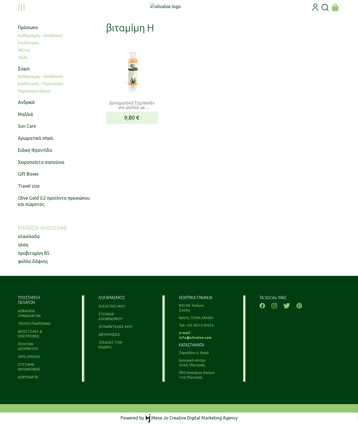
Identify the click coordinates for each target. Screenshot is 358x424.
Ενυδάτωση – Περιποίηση (40, 83)
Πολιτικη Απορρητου (28, 346)
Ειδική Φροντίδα (35, 150)
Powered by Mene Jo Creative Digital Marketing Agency (179, 417)
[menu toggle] (21, 7)
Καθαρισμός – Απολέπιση (40, 35)
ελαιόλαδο (29, 236)
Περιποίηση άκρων (34, 91)
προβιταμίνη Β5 (34, 253)
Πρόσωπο (28, 27)
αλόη (23, 244)
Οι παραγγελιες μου (115, 327)
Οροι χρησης (29, 356)
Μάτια (24, 50)
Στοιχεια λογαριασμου (110, 316)
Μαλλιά (25, 114)
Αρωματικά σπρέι (35, 138)
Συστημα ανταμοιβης (29, 367)
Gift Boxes (28, 173)
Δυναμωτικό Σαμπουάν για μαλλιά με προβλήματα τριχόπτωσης (132, 105)
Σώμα (24, 68)
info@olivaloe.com (195, 337)
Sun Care (27, 126)
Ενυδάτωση (28, 43)
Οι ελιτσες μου (111, 306)
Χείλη (23, 57)
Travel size (28, 185)
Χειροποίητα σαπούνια (41, 162)
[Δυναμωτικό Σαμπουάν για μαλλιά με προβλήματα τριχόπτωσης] (132, 68)
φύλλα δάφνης (33, 261)
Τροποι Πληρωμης (34, 323)
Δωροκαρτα (28, 377)
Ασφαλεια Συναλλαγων (29, 313)
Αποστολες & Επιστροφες (30, 334)
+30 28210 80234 (199, 325)
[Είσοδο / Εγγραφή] (315, 7)
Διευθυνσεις (109, 334)
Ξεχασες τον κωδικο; (110, 345)
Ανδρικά (26, 102)
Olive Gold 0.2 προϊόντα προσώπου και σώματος (54, 201)
